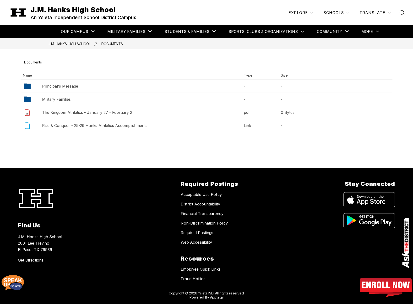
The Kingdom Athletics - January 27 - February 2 (87, 112)
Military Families (56, 99)
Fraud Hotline (193, 278)
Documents (112, 44)
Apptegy (217, 297)
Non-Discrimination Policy (204, 223)
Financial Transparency (202, 213)
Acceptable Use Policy (201, 194)
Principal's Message (60, 86)
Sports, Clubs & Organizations (263, 31)
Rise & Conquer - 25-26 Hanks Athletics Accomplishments (94, 125)
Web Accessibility (196, 242)
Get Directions (30, 260)
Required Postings (197, 232)
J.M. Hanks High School (70, 44)
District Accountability (200, 204)
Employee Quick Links (201, 269)
